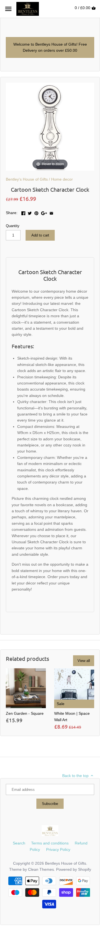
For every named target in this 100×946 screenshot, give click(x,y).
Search (19, 843)
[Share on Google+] (44, 212)
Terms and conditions (50, 843)
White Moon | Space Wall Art (72, 716)
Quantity (12, 226)
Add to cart (40, 235)
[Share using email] (51, 212)
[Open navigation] (8, 9)
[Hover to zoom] (50, 126)
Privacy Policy (58, 849)
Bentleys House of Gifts (65, 863)
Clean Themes (41, 869)
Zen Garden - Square (25, 713)
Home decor (62, 179)
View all (84, 661)
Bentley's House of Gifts (27, 179)
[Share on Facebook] (23, 212)
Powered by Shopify (73, 869)
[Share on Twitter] (30, 212)
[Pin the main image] (36, 212)
